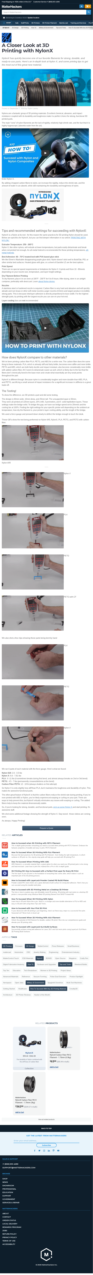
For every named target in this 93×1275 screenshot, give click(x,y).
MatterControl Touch (11, 958)
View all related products (46, 1119)
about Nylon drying (46, 281)
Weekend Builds (81, 964)
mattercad (7, 952)
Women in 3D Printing (48, 970)
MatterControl (43, 946)
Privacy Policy (9, 1237)
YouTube (58, 1150)
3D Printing (25, 28)
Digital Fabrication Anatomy (13, 964)
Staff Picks (25, 23)
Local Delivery (9, 1224)
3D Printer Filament (49, 23)
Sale (16, 23)
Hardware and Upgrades (46, 964)
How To (33, 28)
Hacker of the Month (42, 995)
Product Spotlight (76, 977)
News (5, 1182)
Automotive (19, 952)
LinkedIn (49, 1150)
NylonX (39, 958)
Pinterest (53, 1150)
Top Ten (6, 970)
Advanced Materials (10, 977)
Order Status (9, 1220)
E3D (28, 952)
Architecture (7, 995)
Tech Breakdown (30, 970)
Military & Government (46, 28)
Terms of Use (8, 1241)
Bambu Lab (63, 23)
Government (8, 1199)
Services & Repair (10, 1203)
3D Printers (35, 23)
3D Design (15, 28)
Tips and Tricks (61, 28)
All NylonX (6, 28)
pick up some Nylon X (63, 807)
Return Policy (9, 1234)
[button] (46, 18)
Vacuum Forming (40, 977)
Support (6, 1196)
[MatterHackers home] (12, 7)
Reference (26, 977)
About (5, 1213)
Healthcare (22, 989)
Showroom (8, 1185)
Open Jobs (19, 983)
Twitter (39, 1150)
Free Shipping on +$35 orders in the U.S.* (16, 2)
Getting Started (9, 989)
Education (16, 970)
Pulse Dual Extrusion (58, 977)
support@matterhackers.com (18, 1167)
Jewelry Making (39, 952)
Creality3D (74, 989)
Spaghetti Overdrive (55, 983)
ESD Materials (27, 958)
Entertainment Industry (70, 952)
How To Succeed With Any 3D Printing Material (48, 989)
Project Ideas (66, 970)
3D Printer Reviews (23, 995)
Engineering (53, 952)
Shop (4, 1179)
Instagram (44, 1150)
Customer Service (39, 2)
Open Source (60, 958)
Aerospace (7, 983)
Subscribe (46, 1145)
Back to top (46, 1128)
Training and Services (78, 23)
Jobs (4, 1230)
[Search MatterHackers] (88, 12)
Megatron (72, 958)
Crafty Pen (84, 958)
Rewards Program (11, 1227)
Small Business (73, 946)
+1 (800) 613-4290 (53, 2)
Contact (6, 1217)
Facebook (35, 1150)
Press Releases (58, 946)
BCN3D (49, 958)
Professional (9, 1189)
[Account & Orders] (81, 6)
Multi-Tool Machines (74, 983)
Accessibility (8, 1244)
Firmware (18, 946)
